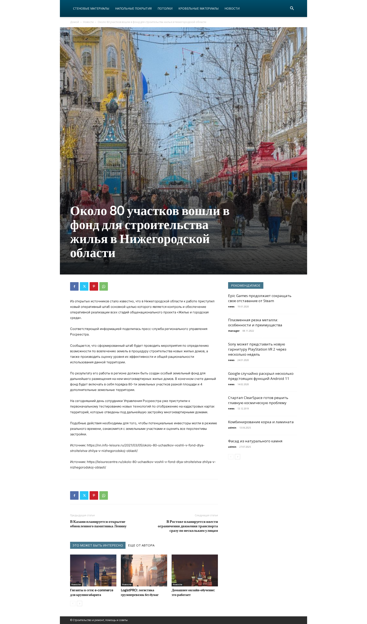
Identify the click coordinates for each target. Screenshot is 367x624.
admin (232, 427)
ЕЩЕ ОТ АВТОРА (141, 545)
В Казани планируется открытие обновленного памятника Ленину (98, 523)
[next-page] (79, 603)
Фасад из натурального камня (255, 441)
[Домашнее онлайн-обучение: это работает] (195, 570)
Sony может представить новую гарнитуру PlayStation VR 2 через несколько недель (257, 349)
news (231, 306)
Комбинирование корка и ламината (261, 421)
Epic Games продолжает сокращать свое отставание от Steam (259, 298)
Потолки (165, 8)
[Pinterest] (94, 286)
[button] (292, 9)
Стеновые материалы (91, 8)
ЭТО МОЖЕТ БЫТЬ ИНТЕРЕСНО (98, 545)
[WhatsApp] (103, 286)
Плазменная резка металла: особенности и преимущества (255, 322)
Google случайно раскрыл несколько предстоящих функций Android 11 (261, 376)
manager (234, 330)
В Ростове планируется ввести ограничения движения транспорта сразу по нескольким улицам (188, 526)
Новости (232, 8)
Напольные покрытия (133, 8)
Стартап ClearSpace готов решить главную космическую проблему (258, 400)
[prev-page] (72, 603)
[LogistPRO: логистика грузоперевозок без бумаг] (144, 570)
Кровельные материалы (198, 8)
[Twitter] (84, 286)
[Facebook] (74, 286)
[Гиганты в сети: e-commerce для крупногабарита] (93, 570)
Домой (74, 22)
